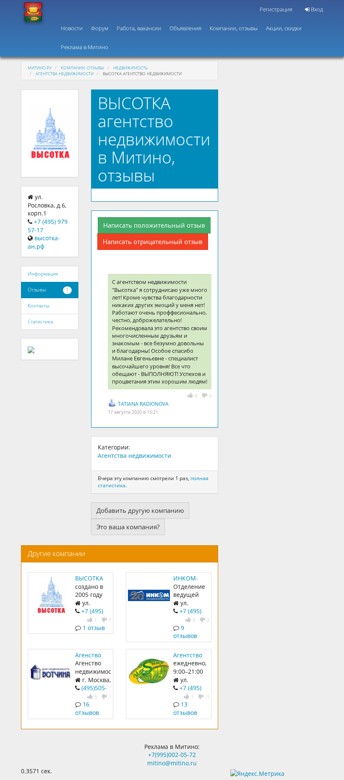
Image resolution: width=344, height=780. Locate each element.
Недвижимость (130, 68)
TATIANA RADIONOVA (143, 403)
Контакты (39, 305)
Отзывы (37, 289)
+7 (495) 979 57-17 (89, 615)
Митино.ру (40, 68)
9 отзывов (185, 632)
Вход (316, 9)
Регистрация (276, 9)
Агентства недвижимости (65, 73)
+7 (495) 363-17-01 (187, 615)
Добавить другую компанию (140, 510)
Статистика (40, 321)
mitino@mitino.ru (172, 763)
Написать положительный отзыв (154, 225)
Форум (99, 28)
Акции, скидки (284, 28)
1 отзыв (94, 628)
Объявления (185, 28)
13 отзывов (185, 708)
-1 (207, 696)
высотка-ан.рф (44, 242)
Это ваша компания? (127, 527)
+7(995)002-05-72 (172, 755)
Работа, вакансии (139, 28)
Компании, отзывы (234, 28)
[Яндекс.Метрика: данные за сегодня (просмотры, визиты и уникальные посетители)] (257, 773)
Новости (72, 28)
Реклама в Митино (84, 47)
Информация (43, 273)
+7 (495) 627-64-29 (187, 692)
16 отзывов (87, 708)
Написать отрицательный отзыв (153, 241)
